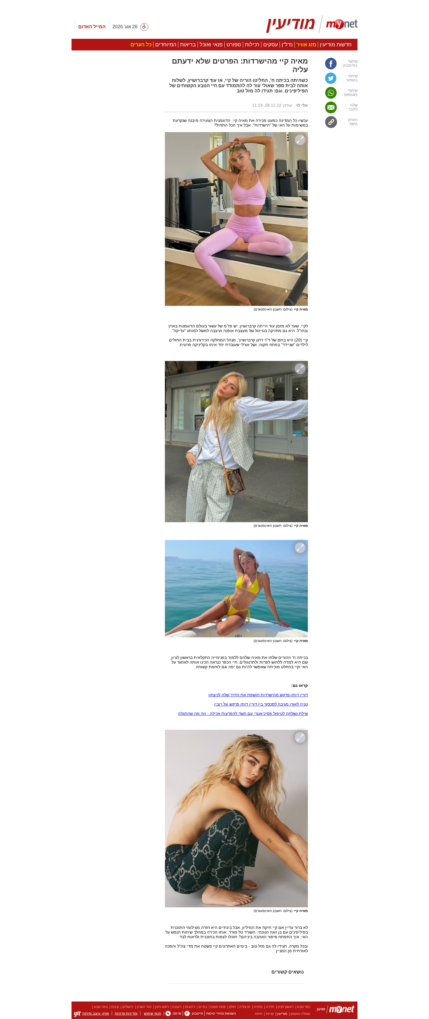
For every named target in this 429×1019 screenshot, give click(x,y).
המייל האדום (92, 26)
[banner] (215, 25)
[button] (115, 352)
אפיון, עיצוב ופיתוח (95, 1013)
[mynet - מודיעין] (312, 24)
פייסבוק (197, 1013)
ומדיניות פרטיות (126, 1013)
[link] (336, 63)
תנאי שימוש (152, 1013)
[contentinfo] (215, 1010)
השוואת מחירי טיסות (221, 1013)
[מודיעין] (336, 1010)
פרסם (177, 1013)
